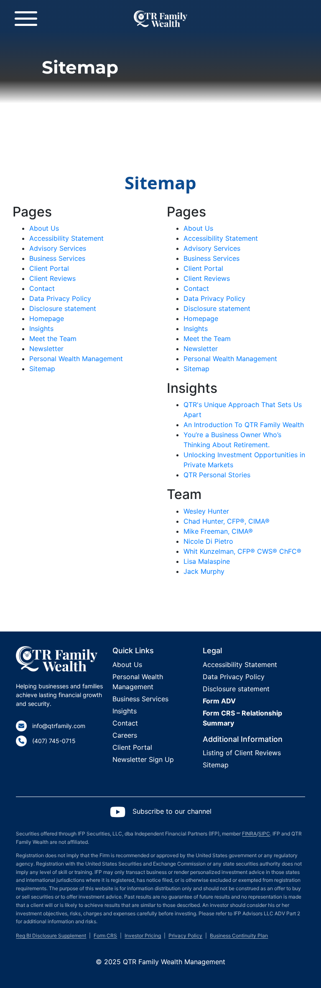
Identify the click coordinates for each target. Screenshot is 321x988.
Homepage (46, 318)
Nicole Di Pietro (208, 541)
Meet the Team (52, 338)
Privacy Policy (185, 935)
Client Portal (49, 268)
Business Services (57, 258)
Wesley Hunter (206, 511)
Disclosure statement (62, 308)
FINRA (249, 833)
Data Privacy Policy (60, 298)
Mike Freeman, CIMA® (218, 531)
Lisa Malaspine (206, 561)
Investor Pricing (143, 935)
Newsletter (46, 348)
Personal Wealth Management (76, 358)
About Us (44, 228)
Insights (41, 328)
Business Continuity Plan (239, 935)
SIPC (264, 833)
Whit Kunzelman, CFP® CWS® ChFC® (242, 551)
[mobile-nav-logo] (160, 11)
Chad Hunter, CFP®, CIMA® (226, 521)
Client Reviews (52, 278)
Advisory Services (57, 248)
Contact (42, 288)
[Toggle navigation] (26, 18)
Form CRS (105, 935)
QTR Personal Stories (216, 475)
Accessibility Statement (66, 238)
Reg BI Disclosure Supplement (51, 935)
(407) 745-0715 (54, 740)
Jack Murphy (203, 571)
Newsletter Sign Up (143, 759)
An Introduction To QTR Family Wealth (243, 424)
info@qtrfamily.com (58, 725)
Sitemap (42, 368)
